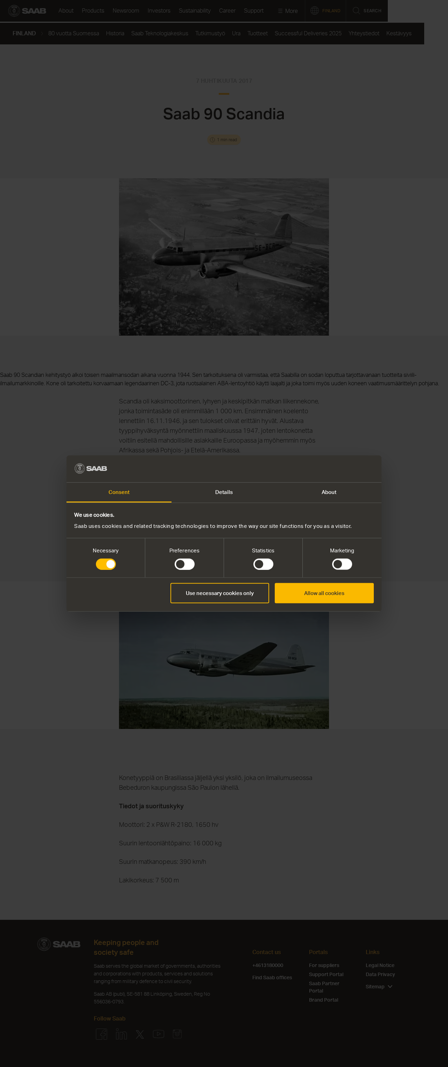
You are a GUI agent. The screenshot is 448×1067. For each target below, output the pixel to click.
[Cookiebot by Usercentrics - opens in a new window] (343, 469)
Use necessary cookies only (220, 593)
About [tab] (329, 491)
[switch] (185, 564)
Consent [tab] (119, 491)
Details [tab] (224, 491)
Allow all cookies (324, 593)
